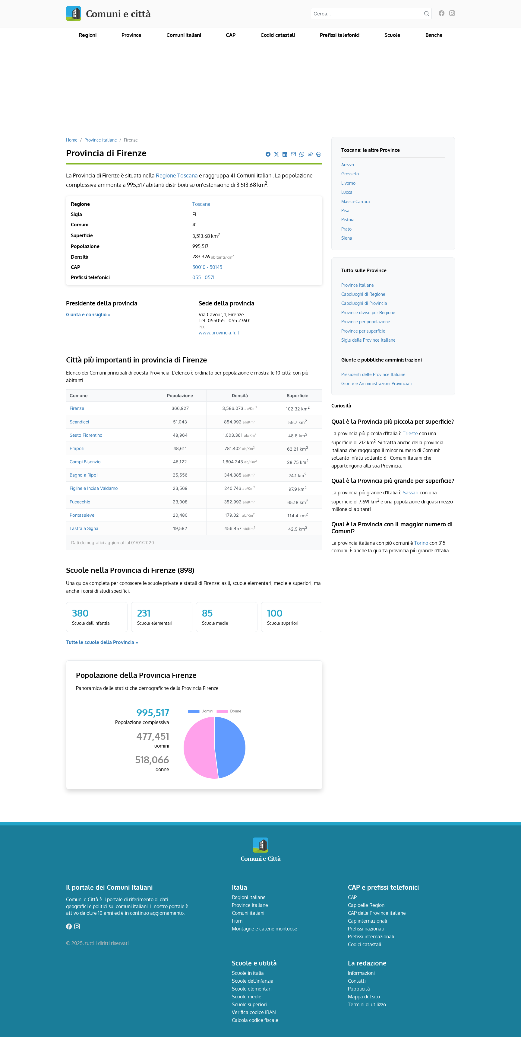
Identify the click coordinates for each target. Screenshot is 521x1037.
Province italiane (100, 139)
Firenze (77, 408)
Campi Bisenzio (85, 461)
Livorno (348, 183)
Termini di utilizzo (367, 1004)
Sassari (410, 493)
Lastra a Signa (84, 528)
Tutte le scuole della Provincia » (102, 642)
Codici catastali (277, 35)
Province (131, 35)
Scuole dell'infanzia (252, 981)
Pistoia (348, 219)
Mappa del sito (364, 997)
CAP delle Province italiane (377, 913)
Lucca (346, 192)
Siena (346, 238)
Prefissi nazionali (366, 929)
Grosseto (350, 173)
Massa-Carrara (355, 201)
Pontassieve (82, 515)
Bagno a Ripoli (84, 474)
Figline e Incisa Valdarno (94, 488)
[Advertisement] (260, 91)
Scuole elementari (252, 989)
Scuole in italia (248, 973)
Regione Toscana (177, 175)
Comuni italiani (183, 35)
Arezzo (347, 164)
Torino (421, 543)
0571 (209, 277)
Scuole (392, 35)
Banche (434, 35)
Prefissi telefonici (339, 35)
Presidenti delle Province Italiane (373, 374)
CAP (230, 35)
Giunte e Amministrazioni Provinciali (376, 383)
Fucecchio (80, 501)
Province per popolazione (365, 321)
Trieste (410, 433)
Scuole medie (246, 997)
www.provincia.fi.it (219, 333)
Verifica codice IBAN (254, 1012)
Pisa (345, 210)
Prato (346, 229)
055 (197, 277)
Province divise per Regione (368, 312)
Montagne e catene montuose (264, 929)
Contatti (357, 981)
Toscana (201, 204)
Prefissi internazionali (371, 936)
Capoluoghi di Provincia (364, 303)
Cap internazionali (367, 921)
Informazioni (361, 973)
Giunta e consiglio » (88, 314)
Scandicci (79, 421)
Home (71, 139)
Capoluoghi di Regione (363, 294)
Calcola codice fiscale (255, 1020)
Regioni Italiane (249, 897)
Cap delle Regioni (367, 905)
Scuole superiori (249, 1004)
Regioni (87, 35)
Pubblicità (359, 989)
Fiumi (238, 921)
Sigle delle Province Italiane (368, 340)
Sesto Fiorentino (86, 435)
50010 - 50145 (207, 267)
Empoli (77, 448)
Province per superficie (363, 331)
